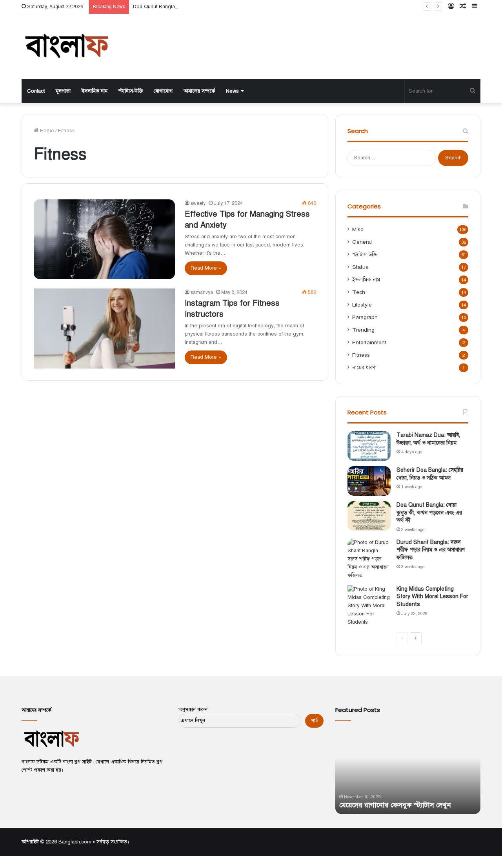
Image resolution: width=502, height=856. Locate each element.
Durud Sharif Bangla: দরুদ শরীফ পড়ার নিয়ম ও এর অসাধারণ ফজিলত (431, 550)
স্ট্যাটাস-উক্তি (130, 91)
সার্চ (314, 720)
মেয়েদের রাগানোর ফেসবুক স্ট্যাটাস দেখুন (395, 805)
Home (46, 131)
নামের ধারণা (364, 367)
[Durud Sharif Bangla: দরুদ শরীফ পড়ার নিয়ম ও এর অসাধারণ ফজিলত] (369, 559)
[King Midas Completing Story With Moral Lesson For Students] (369, 605)
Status (360, 267)
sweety (198, 203)
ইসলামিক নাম (94, 91)
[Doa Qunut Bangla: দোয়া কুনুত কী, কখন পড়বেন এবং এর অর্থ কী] (369, 516)
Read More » (206, 268)
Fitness (361, 355)
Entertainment (369, 342)
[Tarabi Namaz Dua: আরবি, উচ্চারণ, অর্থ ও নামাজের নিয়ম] (369, 446)
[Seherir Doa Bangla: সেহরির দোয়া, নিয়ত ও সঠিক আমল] (369, 481)
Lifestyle (362, 304)
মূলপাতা (63, 91)
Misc (357, 229)
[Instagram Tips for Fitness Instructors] (104, 328)
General (362, 242)
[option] (407, 771)
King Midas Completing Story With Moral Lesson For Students (432, 597)
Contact (36, 91)
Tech (358, 292)
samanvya (202, 292)
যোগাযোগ (163, 91)
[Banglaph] (66, 47)
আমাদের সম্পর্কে (199, 91)
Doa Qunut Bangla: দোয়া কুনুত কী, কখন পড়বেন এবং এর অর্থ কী (200, 7)
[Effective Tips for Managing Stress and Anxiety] (104, 239)
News (232, 91)
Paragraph (365, 317)
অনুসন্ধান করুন (192, 709)
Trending (363, 330)
